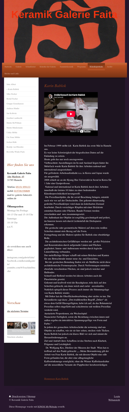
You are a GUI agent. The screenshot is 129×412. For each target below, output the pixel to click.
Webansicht (114, 399)
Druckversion (18, 396)
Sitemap (31, 396)
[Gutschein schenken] (21, 328)
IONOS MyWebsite (47, 406)
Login (117, 396)
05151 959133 (23, 186)
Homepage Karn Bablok (56, 378)
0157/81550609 (22, 190)
